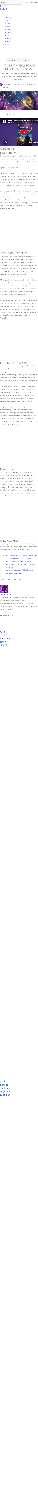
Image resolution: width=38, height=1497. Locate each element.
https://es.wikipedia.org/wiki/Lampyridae (18, 561)
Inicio (2, 114)
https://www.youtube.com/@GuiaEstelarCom (20, 570)
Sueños (26, 60)
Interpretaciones (13, 60)
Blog (6, 114)
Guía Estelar (4, 9)
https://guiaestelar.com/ (13, 573)
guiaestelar (7, 84)
